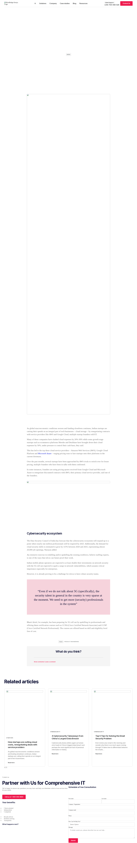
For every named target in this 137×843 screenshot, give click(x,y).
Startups (9, 737)
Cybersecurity (55, 731)
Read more (11, 762)
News (68, 54)
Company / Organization (74, 804)
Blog (74, 3)
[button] (68, 660)
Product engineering (71, 641)
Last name (104, 798)
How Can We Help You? (74, 821)
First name (71, 798)
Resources (83, 3)
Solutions (42, 3)
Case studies (65, 3)
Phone (70, 815)
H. (35, 3)
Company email (72, 810)
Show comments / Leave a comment (44, 662)
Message (70, 827)
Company (53, 3)
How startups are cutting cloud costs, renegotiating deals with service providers (22, 744)
